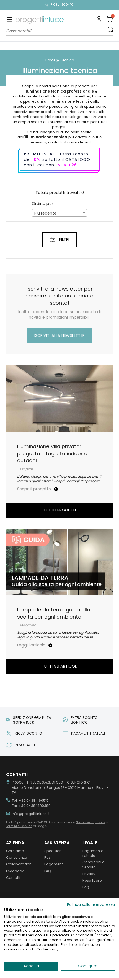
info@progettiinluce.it (31, 813)
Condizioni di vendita (93, 864)
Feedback (15, 871)
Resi (47, 857)
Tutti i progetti (59, 510)
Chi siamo (15, 851)
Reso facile (92, 880)
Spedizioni (53, 851)
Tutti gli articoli (59, 666)
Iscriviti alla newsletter (59, 335)
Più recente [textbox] (45, 213)
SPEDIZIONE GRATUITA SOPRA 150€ (32, 720)
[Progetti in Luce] (40, 19)
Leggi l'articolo (31, 645)
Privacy (88, 873)
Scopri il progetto (34, 489)
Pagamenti (54, 864)
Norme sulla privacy (90, 822)
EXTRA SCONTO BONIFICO (84, 720)
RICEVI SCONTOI (62, 5)
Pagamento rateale (93, 853)
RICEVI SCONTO (28, 733)
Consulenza (16, 857)
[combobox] (59, 213)
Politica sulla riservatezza (91, 904)
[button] (109, 19)
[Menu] (9, 20)
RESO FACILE (25, 745)
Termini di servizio (19, 826)
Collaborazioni (19, 864)
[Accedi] (98, 19)
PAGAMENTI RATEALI (88, 733)
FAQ (47, 871)
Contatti (13, 877)
